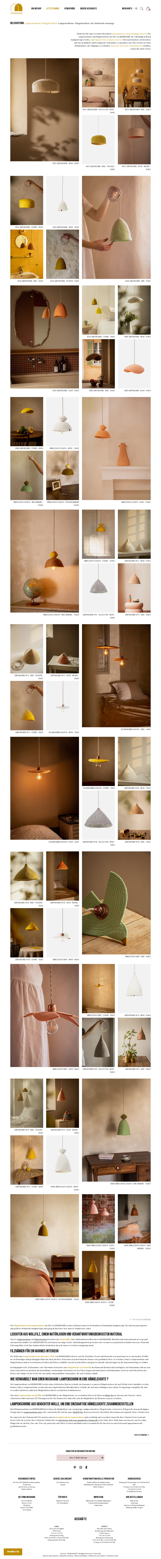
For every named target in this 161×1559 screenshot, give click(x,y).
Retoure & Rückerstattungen (134, 1505)
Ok (102, 1458)
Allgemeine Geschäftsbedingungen (98, 1501)
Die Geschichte (26, 1501)
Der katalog (27, 1510)
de (136, 8)
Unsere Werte (27, 1503)
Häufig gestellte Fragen (134, 1507)
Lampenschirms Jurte (33, 1412)
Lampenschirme (24, 1339)
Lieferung (134, 1503)
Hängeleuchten (41, 1339)
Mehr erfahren (27, 1489)
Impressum (98, 1505)
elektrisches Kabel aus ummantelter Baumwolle (78, 1420)
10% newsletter (13, 1552)
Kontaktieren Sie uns (134, 1491)
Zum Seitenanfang (140, 1435)
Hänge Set (109, 1395)
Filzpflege (26, 1505)
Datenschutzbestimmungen (98, 1503)
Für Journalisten (62, 1503)
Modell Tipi (78, 1412)
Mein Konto (134, 1501)
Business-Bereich (62, 1501)
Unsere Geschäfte (26, 1507)
